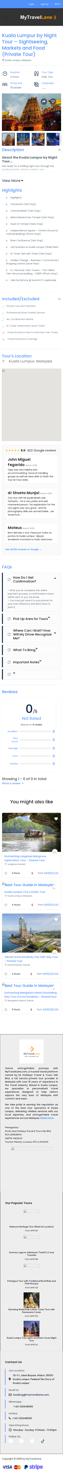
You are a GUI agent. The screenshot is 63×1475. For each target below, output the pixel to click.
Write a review (11, 783)
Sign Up (44, 4)
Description (13, 150)
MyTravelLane (33, 1458)
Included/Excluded (20, 299)
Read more (46, 1118)
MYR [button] (57, 4)
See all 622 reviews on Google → (23, 549)
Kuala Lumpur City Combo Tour (25, 892)
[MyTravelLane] (55, 851)
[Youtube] (21, 1441)
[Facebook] (11, 1441)
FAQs (7, 567)
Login (31, 4)
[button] (53, 123)
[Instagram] (32, 1441)
